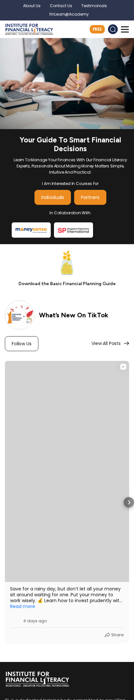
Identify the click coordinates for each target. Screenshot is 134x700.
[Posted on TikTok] (120, 618)
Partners (90, 197)
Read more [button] (22, 606)
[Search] (113, 29)
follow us (22, 343)
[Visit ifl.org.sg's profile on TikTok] (15, 618)
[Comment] (25, 635)
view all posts (106, 343)
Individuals (52, 197)
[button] (5, 502)
